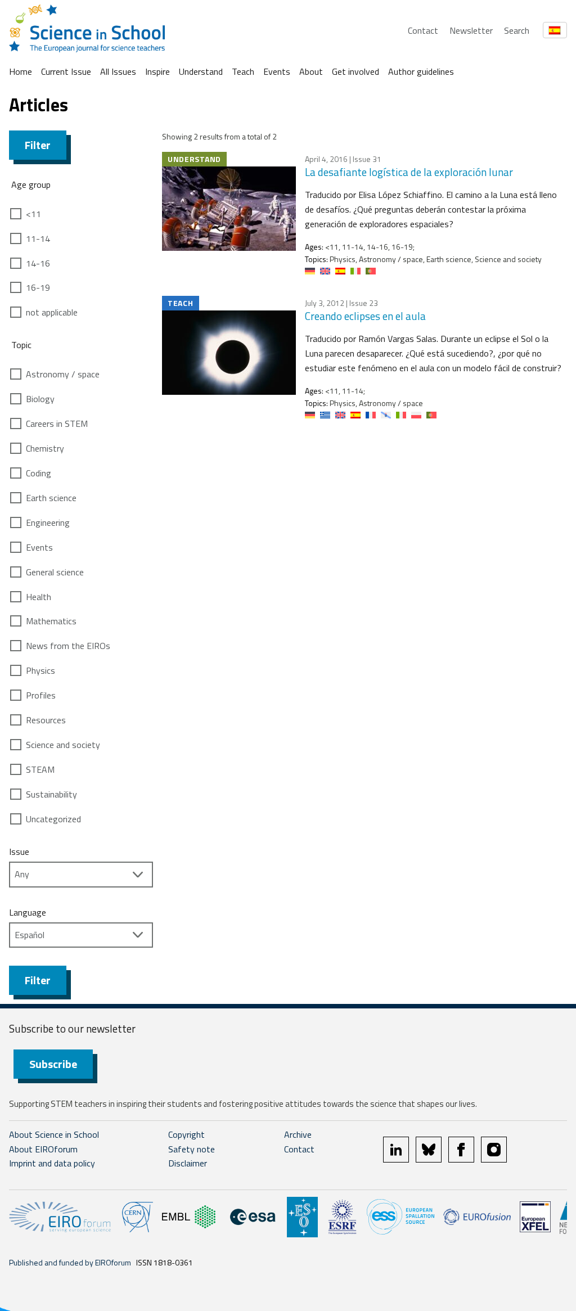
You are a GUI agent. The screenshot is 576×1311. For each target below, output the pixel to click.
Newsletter (471, 30)
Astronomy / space (63, 374)
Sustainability (51, 794)
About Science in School (54, 1134)
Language (27, 912)
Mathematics (51, 621)
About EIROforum (43, 1149)
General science (55, 572)
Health (38, 596)
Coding (38, 473)
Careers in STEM (57, 423)
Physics (40, 670)
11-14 (38, 238)
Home (20, 71)
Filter (38, 145)
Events (276, 71)
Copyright (186, 1134)
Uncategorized (53, 819)
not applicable (52, 312)
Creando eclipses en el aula (365, 316)
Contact (423, 30)
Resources (46, 720)
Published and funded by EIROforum (70, 1262)
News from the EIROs (68, 645)
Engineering (48, 522)
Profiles (41, 695)
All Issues (118, 71)
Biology (40, 399)
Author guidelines (421, 71)
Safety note (191, 1149)
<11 (33, 213)
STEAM (40, 769)
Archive (298, 1134)
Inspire (157, 71)
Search (516, 30)
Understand (201, 71)
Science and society (63, 744)
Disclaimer (187, 1163)
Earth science (51, 497)
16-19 (38, 287)
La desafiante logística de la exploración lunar (409, 172)
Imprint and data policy (52, 1163)
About (311, 71)
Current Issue (66, 71)
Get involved (355, 71)
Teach (243, 71)
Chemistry (45, 448)
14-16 (38, 263)
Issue (19, 851)
